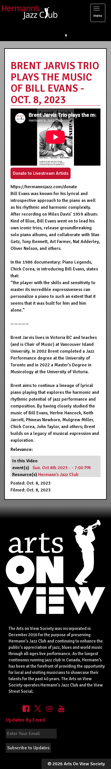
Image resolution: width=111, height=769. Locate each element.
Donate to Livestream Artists (40, 173)
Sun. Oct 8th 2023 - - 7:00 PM (61, 468)
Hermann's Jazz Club (58, 474)
